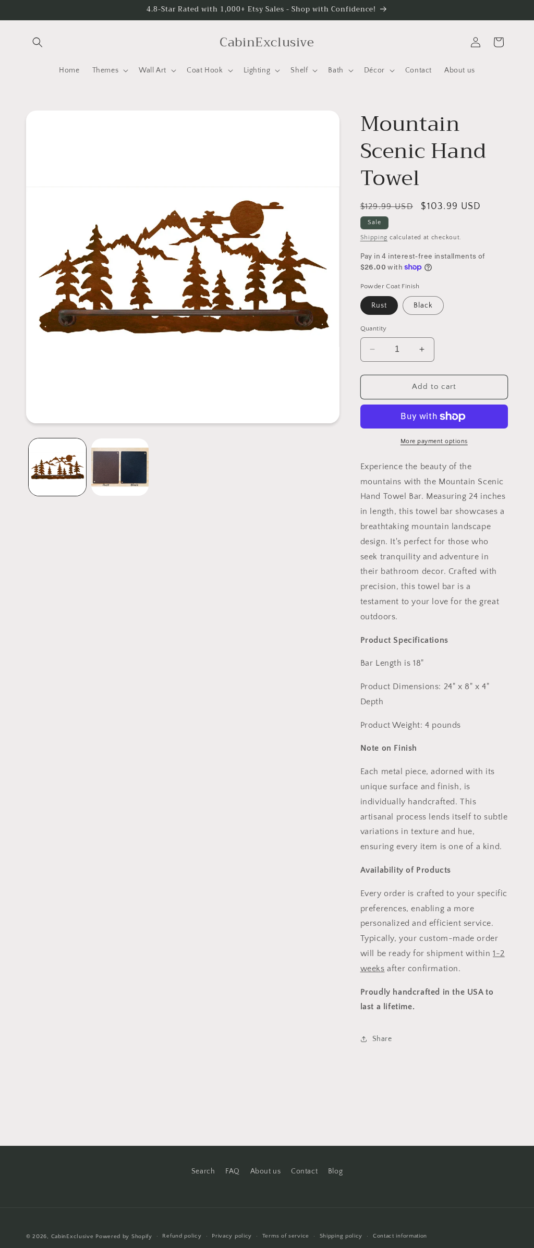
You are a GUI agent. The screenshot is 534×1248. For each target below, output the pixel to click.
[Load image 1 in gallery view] (57, 467)
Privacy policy (232, 1236)
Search (203, 1171)
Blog (335, 1171)
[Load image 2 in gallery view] (120, 467)
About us (265, 1171)
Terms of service (285, 1236)
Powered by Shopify (123, 1236)
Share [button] (382, 1039)
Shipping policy (341, 1236)
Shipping (374, 237)
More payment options (434, 441)
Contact (304, 1171)
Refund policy (181, 1236)
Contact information (400, 1236)
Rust (379, 305)
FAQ (232, 1171)
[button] (37, 42)
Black (423, 305)
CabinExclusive (72, 1236)
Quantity (373, 328)
